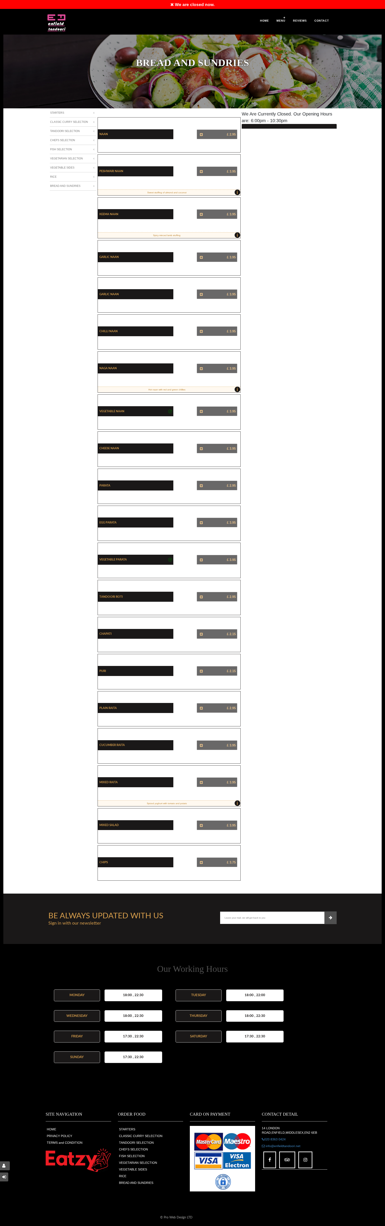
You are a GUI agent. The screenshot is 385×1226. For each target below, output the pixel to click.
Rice (53, 176)
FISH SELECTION (132, 1156)
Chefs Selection (62, 140)
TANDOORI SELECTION (136, 1142)
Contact (321, 20)
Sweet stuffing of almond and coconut (192, 192)
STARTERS (127, 1129)
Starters (57, 112)
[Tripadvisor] (287, 1160)
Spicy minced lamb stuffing (195, 235)
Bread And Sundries (65, 186)
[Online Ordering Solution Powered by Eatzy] (78, 1160)
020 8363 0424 (275, 1139)
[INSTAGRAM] (305, 1160)
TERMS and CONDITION (64, 1142)
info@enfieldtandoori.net (282, 1146)
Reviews (300, 20)
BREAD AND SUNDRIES (136, 1183)
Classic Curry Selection (69, 122)
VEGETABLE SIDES (133, 1169)
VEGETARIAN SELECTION (138, 1162)
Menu (280, 20)
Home (264, 20)
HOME (51, 1129)
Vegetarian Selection (66, 158)
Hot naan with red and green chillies (193, 389)
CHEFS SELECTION (133, 1149)
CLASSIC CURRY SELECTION (140, 1136)
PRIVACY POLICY (59, 1136)
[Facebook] (269, 1160)
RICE (122, 1176)
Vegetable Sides (62, 167)
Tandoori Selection (65, 131)
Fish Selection (61, 149)
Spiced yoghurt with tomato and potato (192, 803)
